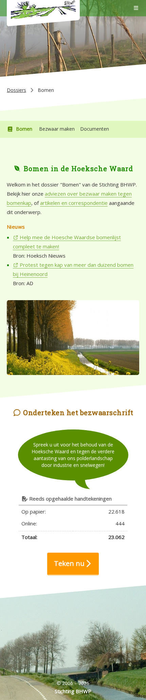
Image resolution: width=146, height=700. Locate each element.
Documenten (94, 129)
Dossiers (16, 90)
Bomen (24, 129)
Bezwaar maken (57, 129)
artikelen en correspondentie (74, 202)
